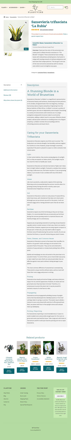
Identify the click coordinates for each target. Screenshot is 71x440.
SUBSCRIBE (60, 396)
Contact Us (6, 402)
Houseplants (13, 17)
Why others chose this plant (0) (13, 100)
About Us (6, 399)
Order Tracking (24, 393)
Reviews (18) (7, 95)
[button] (66, 7)
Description (7, 85)
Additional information (10, 90)
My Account (23, 396)
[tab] (13, 85)
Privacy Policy (40, 393)
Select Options (9, 371)
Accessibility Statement (43, 399)
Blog (5, 396)
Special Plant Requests (26, 405)
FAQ (5, 405)
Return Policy (23, 402)
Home (7, 17)
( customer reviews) (46, 30)
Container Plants (42, 72)
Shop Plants (7, 393)
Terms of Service (41, 396)
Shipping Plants (24, 399)
